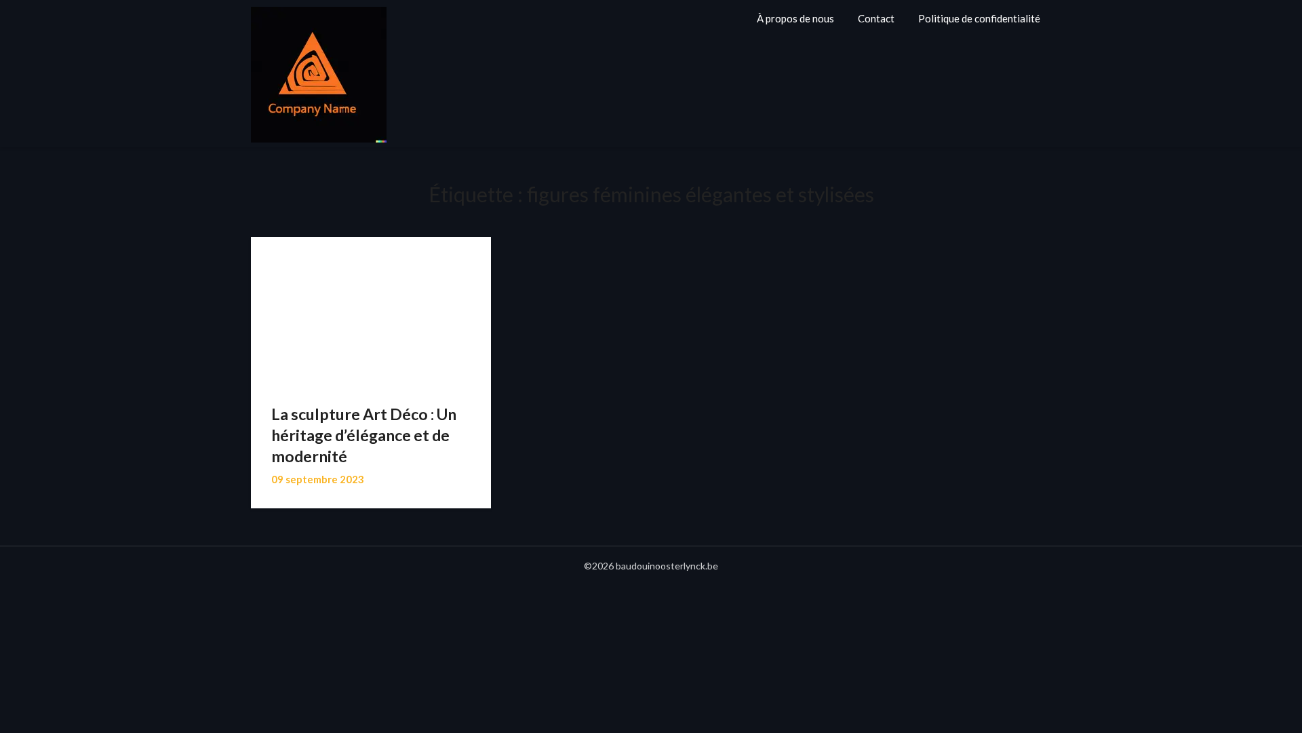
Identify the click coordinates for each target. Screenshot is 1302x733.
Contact (876, 18)
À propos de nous (795, 18)
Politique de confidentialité (979, 18)
